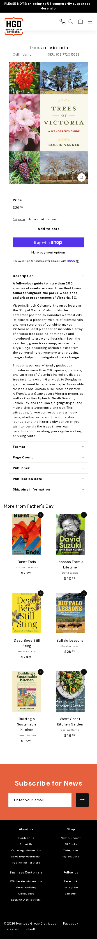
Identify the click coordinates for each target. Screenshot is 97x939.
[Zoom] (81, 177)
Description (23, 276)
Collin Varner (23, 54)
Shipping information (31, 489)
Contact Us (26, 838)
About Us (26, 844)
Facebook (71, 881)
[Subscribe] (82, 800)
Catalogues (26, 893)
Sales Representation (26, 856)
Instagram (71, 887)
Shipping (19, 219)
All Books (71, 844)
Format (19, 447)
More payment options (48, 252)
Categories (71, 850)
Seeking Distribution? (26, 899)
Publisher (21, 468)
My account (70, 856)
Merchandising (26, 887)
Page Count (23, 457)
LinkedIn (71, 893)
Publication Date (27, 479)
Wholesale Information (26, 881)
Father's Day (40, 506)
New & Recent (71, 838)
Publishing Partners (26, 862)
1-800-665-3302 (62, 21)
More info (48, 8)
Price (17, 200)
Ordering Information (26, 850)
